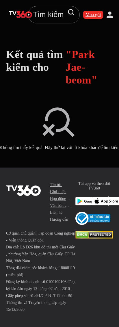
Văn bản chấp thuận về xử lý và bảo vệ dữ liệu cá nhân (60, 205)
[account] (110, 15)
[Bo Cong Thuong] (92, 218)
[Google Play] (82, 201)
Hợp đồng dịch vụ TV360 (60, 198)
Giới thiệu (58, 191)
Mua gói (93, 14)
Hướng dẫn (59, 219)
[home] (20, 14)
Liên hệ (56, 212)
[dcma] (94, 237)
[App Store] (99, 201)
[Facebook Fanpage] (112, 201)
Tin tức (56, 185)
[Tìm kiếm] (71, 12)
